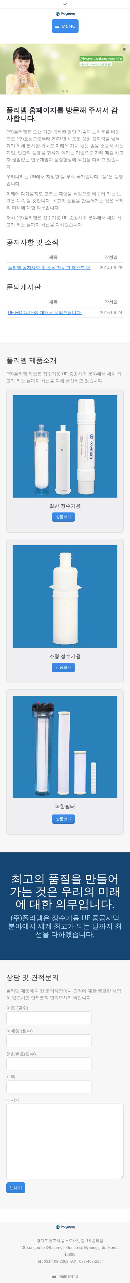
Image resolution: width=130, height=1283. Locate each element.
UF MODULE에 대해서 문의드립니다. (45, 312)
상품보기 (63, 516)
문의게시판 (23, 286)
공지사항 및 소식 (32, 241)
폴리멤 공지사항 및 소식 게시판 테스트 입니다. (54, 267)
